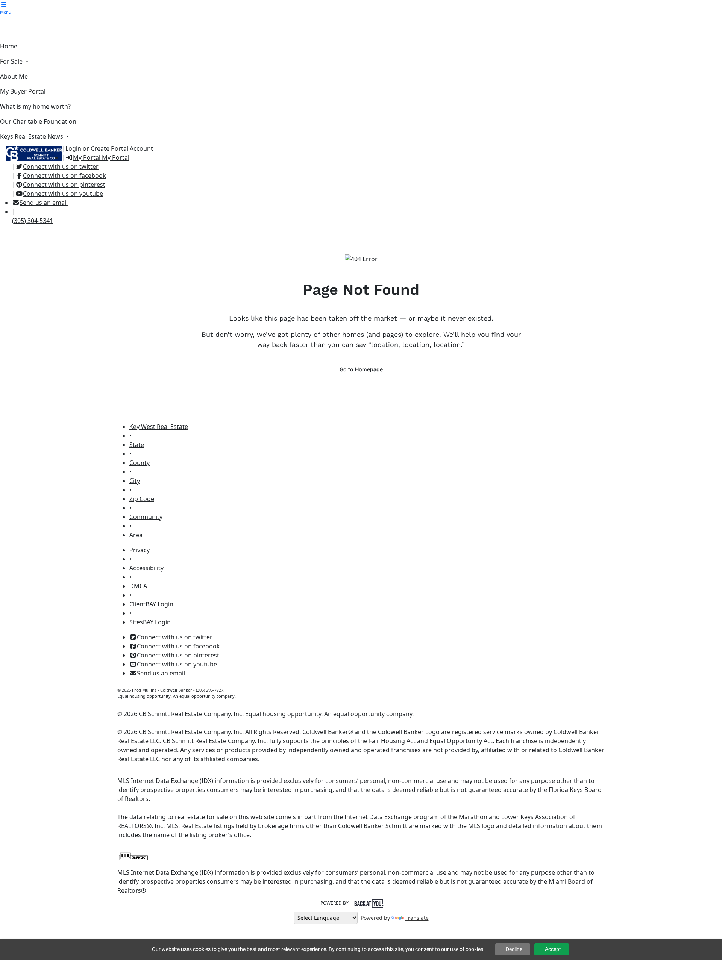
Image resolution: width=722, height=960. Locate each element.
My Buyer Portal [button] (23, 91)
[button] (4, 4)
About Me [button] (14, 76)
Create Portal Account (122, 148)
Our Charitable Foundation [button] (38, 121)
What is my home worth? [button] (35, 106)
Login (73, 148)
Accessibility (146, 568)
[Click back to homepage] (31, 152)
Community (145, 517)
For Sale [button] (12, 61)
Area (136, 535)
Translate (417, 917)
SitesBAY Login (150, 622)
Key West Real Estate (158, 426)
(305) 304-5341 (32, 221)
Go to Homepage (361, 369)
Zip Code (141, 499)
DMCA (138, 586)
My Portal (114, 157)
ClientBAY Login (151, 604)
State (136, 445)
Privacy (139, 550)
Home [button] (8, 46)
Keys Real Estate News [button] (32, 136)
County (139, 463)
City (134, 481)
